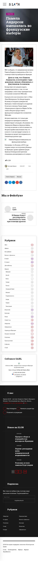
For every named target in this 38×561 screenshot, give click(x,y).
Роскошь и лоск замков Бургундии (24, 464)
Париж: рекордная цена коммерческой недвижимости (23, 452)
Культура (19, 313)
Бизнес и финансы (19, 255)
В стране (19, 262)
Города (19, 282)
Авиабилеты (7, 552)
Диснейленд (19, 265)
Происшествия (19, 340)
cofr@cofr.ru (19, 376)
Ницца (19, 299)
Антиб (19, 275)
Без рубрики (19, 251)
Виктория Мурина (12, 166)
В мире (19, 258)
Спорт (19, 347)
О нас (4, 549)
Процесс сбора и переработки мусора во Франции (24, 439)
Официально (19, 327)
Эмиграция (19, 306)
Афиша (19, 248)
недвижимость (7, 403)
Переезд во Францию (19, 330)
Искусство (19, 309)
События (19, 344)
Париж (19, 302)
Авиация (19, 272)
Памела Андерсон (10, 176)
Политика (19, 337)
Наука (19, 316)
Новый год (19, 320)
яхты (25, 403)
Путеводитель (12, 549)
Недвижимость (19, 296)
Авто (19, 245)
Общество (10, 14)
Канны (19, 285)
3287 (25, 471)
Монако (19, 292)
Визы (19, 278)
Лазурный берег (19, 289)
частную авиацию (18, 403)
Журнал (19, 269)
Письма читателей (18, 334)
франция (19, 176)
